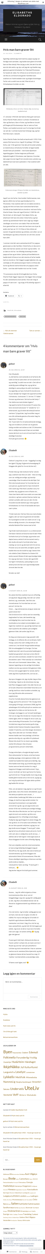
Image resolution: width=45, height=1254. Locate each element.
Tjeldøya (15, 1214)
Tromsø (20, 1214)
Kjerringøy (6, 1193)
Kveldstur (6, 1020)
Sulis (30, 1211)
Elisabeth (18, 53)
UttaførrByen (15, 1217)
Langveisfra (9, 1072)
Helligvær (34, 1186)
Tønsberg (5, 1217)
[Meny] (6, 39)
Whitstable (26, 1220)
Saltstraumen (34, 1204)
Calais (17, 1179)
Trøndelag (27, 1214)
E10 (36, 1179)
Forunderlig (22, 1057)
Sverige (6, 1214)
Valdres (22, 1217)
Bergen (5, 1179)
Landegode (25, 1193)
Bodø (11, 1178)
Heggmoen (27, 1186)
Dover (31, 1179)
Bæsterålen (17, 1053)
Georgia (29, 1182)
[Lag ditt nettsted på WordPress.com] (22, 2)
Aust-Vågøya (31, 1174)
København (18, 1193)
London (22, 1196)
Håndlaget (30, 1062)
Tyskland (35, 1214)
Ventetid (7, 1095)
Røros (5, 1204)
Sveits (34, 1211)
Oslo (35, 1199)
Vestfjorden (14, 1220)
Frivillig (33, 1057)
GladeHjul (7, 1062)
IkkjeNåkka (11, 1067)
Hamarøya (18, 1186)
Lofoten (15, 1196)
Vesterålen (7, 1220)
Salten (22, 316)
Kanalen (24, 1189)
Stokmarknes (14, 1211)
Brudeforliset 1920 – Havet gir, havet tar (26, 1133)
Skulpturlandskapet (23, 1082)
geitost (12, 364)
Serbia (16, 1208)
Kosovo (12, 1193)
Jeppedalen (19, 1190)
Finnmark (15, 1182)
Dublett (25, 1053)
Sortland (36, 1208)
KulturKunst (31, 1067)
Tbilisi (11, 1214)
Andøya (22, 1174)
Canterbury (24, 1179)
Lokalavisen (30, 1072)
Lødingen (34, 1196)
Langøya (7, 1196)
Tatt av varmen (35, 331)
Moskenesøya (10, 316)
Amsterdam (16, 1174)
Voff (15, 1094)
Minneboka (17, 310)
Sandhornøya (8, 1207)
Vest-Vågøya (30, 1217)
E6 (34, 1179)
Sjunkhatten (22, 1207)
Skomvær (29, 1208)
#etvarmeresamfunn (10, 1037)
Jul (22, 1067)
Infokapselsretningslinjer (26, 1245)
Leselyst (20, 1072)
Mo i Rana (9, 1199)
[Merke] (22, 1159)
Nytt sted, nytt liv (9, 1026)
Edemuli (33, 1052)
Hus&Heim (18, 1061)
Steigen (5, 1211)
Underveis (17, 1089)
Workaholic (31, 1095)
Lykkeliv (9, 1077)
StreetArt (36, 1082)
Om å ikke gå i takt (10, 1031)
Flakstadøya (22, 1182)
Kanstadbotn (32, 1189)
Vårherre (22, 1095)
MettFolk (10, 310)
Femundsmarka (8, 1182)
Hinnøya (11, 1189)
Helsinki (5, 1189)
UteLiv (31, 1088)
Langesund (33, 1193)
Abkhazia (6, 1174)
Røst (9, 1204)
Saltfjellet (23, 1204)
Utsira (10, 1217)
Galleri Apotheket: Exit (19, 1110)
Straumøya (24, 1211)
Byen (7, 1051)
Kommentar (34, 997)
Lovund (28, 1196)
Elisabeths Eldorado (22, 14)
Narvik (24, 1199)
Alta (11, 1174)
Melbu (5, 1199)
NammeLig (9, 1081)
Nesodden (29, 1200)
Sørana (6, 1089)
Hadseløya (8, 1185)
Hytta (5, 1014)
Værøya (20, 1220)
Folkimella (9, 1057)
